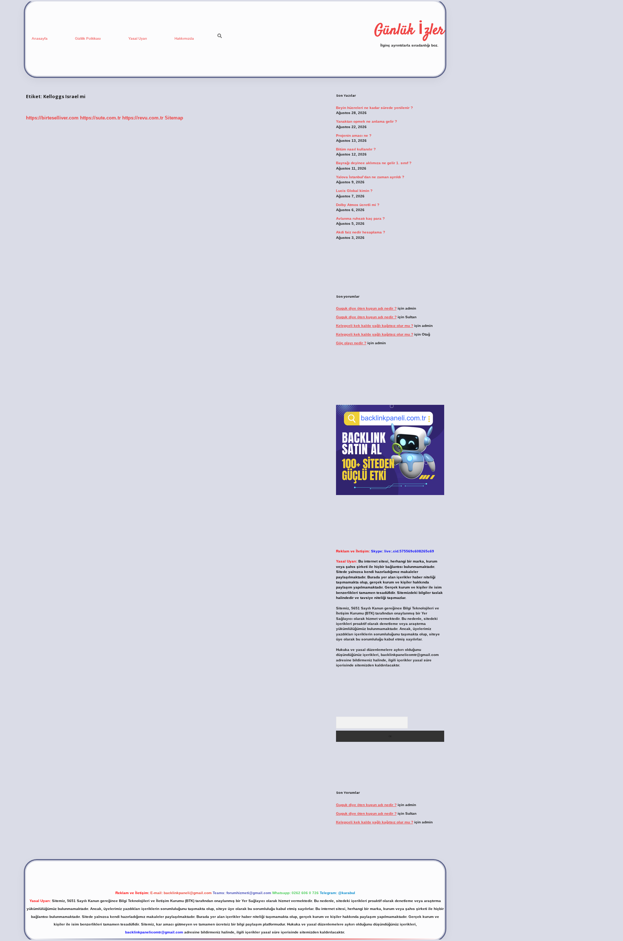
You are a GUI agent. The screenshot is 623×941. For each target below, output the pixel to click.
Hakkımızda (184, 38)
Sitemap (174, 118)
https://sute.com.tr (100, 118)
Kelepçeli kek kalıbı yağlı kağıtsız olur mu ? (374, 326)
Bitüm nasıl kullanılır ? (356, 149)
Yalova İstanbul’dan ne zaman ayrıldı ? (370, 177)
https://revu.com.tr (142, 118)
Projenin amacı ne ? (353, 135)
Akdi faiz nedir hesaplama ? (360, 232)
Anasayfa (40, 38)
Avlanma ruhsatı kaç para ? (360, 218)
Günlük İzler (409, 30)
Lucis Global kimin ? (354, 191)
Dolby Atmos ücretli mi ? (357, 205)
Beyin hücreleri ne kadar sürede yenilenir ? (374, 108)
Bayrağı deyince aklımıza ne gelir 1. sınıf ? (373, 163)
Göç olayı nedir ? (351, 343)
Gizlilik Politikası (88, 38)
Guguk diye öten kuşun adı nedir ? (366, 308)
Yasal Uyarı (137, 38)
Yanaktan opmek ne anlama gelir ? (366, 121)
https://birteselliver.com (52, 118)
